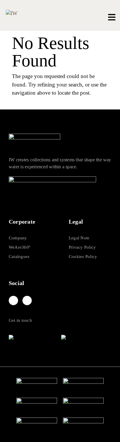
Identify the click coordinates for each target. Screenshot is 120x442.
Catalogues (19, 256)
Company (18, 238)
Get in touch (20, 320)
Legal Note (79, 238)
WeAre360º (19, 247)
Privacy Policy (82, 247)
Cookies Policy (83, 256)
